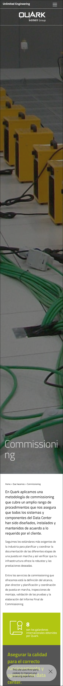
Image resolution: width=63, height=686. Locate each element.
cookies (16, 673)
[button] (50, 671)
